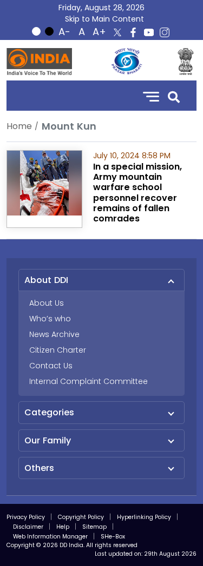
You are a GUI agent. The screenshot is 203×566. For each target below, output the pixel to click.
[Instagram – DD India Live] (164, 32)
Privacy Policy (25, 517)
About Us (46, 303)
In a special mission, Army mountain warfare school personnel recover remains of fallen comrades (137, 192)
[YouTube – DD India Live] (148, 32)
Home (19, 126)
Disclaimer (28, 527)
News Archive (54, 334)
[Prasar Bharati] (126, 61)
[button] (174, 96)
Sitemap (94, 527)
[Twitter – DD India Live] (117, 32)
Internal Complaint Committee (88, 381)
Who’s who (50, 318)
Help (62, 527)
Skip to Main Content (104, 19)
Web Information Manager (50, 537)
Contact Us (51, 365)
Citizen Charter (57, 350)
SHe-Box (113, 537)
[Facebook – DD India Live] (133, 32)
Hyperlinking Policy (144, 517)
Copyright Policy (81, 517)
